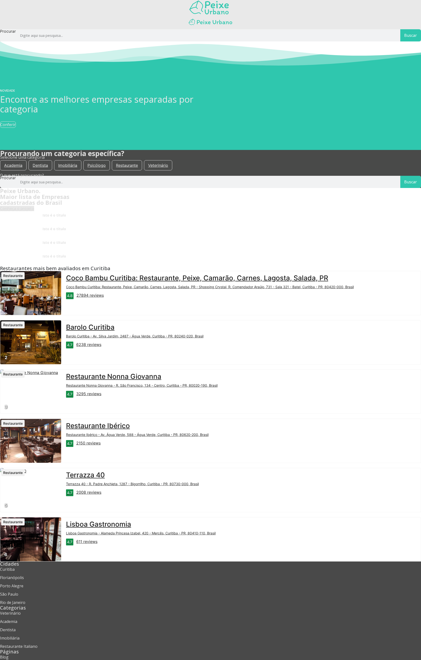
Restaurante (127, 165)
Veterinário (158, 165)
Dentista (40, 165)
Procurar (8, 31)
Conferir (8, 124)
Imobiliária (67, 165)
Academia (13, 165)
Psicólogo (96, 165)
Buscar (410, 35)
